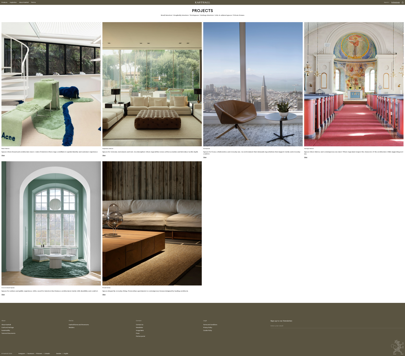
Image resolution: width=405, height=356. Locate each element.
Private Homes (238, 15)
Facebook (30, 353)
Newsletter (139, 327)
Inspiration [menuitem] (13, 2)
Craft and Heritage (7, 327)
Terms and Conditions (210, 324)
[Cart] (403, 2)
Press (137, 333)
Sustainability (5, 330)
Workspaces (194, 15)
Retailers (71, 327)
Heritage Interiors (207, 15)
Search (386, 2)
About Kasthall (6, 324)
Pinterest (39, 353)
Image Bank (140, 330)
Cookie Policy (207, 330)
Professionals (395, 2)
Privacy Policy (207, 327)
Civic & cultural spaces (223, 15)
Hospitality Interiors (180, 15)
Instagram (21, 353)
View (3, 155)
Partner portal (140, 336)
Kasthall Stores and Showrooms (79, 324)
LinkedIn (47, 353)
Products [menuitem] (4, 2)
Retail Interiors (166, 15)
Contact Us (139, 324)
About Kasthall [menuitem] (24, 2)
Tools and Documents (8, 333)
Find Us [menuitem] (33, 2)
